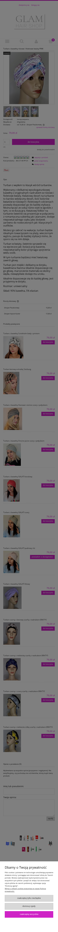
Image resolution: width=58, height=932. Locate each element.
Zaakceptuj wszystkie (29, 914)
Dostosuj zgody (29, 906)
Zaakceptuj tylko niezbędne (29, 898)
